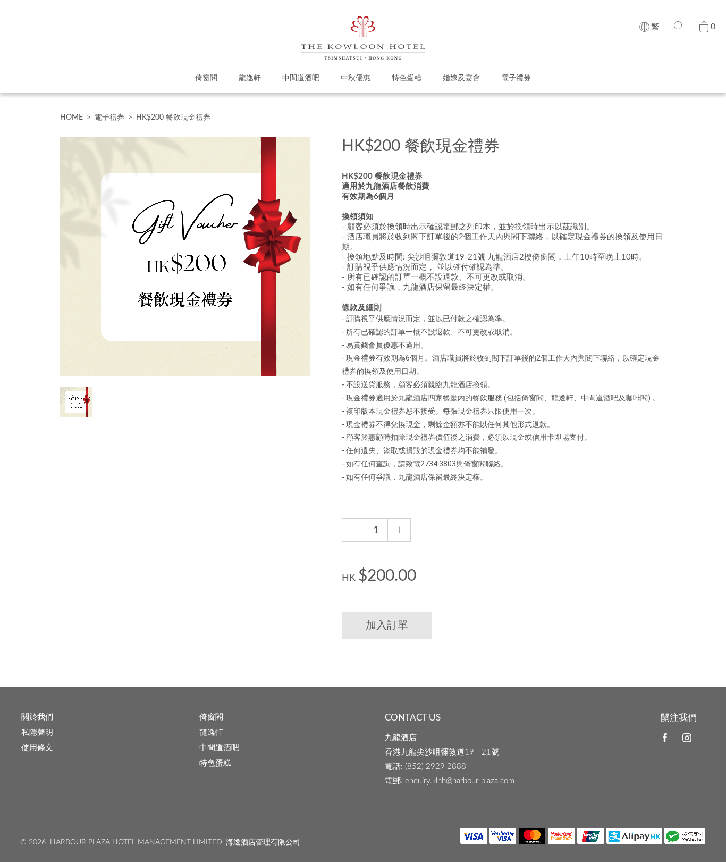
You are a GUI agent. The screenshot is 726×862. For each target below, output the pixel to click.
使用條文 (37, 748)
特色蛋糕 (406, 78)
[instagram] (686, 738)
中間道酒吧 (300, 78)
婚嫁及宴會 (461, 78)
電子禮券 (516, 78)
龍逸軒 (250, 78)
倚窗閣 (206, 78)
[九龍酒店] (363, 20)
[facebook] (665, 738)
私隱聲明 (37, 733)
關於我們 (37, 717)
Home (71, 117)
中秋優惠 (355, 78)
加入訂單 (387, 625)
